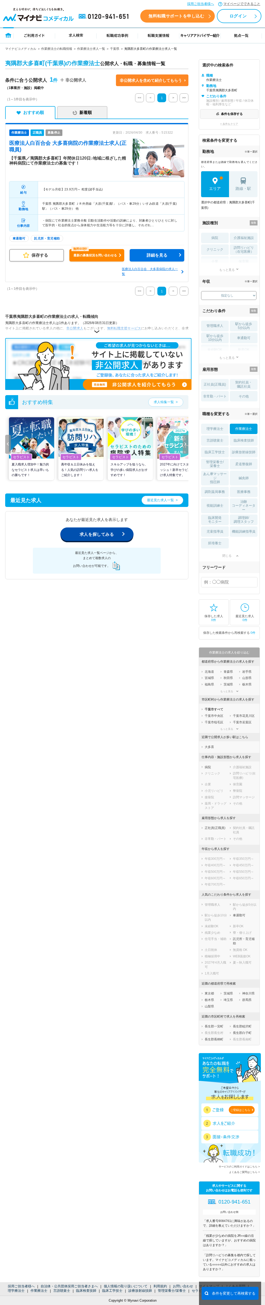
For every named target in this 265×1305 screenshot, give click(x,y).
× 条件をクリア (229, 123)
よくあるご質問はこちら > (244, 1172)
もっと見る (227, 269)
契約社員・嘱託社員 (243, 384)
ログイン (238, 16)
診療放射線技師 (140, 1291)
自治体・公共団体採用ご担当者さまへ (69, 1286)
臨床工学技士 (112, 1291)
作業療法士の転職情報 (56, 49)
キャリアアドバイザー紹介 (200, 35)
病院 (214, 238)
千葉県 (114, 49)
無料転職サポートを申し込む (176, 16)
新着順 (85, 112)
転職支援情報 (158, 35)
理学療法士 (16, 1291)
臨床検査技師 (86, 1291)
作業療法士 (39, 1291)
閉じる (227, 555)
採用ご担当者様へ (200, 4)
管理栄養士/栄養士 (172, 1291)
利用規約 (160, 1286)
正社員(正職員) (215, 384)
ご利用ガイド (34, 35)
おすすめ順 (33, 112)
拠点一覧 (241, 35)
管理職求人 (215, 326)
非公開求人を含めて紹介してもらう (151, 80)
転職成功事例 (117, 35)
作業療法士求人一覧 (91, 49)
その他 (244, 396)
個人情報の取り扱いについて (126, 1286)
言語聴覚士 (61, 1291)
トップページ (8, 35)
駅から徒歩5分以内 (243, 326)
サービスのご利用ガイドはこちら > (239, 1166)
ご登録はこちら (240, 1109)
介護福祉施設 (244, 238)
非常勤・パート (215, 396)
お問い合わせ (183, 1286)
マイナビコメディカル (20, 49)
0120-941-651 (104, 16)
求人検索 (76, 35)
